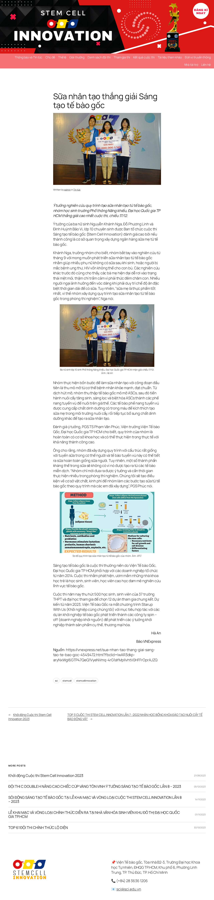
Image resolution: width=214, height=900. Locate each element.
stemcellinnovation (86, 680)
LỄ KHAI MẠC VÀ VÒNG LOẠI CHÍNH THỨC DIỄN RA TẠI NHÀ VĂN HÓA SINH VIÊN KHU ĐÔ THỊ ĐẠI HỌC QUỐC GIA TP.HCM (94, 815)
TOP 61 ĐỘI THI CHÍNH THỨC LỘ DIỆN (38, 828)
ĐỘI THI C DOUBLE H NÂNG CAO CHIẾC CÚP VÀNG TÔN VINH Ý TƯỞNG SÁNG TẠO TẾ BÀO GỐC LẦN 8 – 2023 (94, 786)
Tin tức (76, 189)
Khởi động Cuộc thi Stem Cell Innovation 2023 (45, 776)
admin (67, 189)
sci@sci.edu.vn (128, 889)
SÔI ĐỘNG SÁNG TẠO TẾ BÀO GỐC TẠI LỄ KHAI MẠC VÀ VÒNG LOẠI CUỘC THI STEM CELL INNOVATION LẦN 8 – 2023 (95, 799)
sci (56, 680)
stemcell (67, 680)
